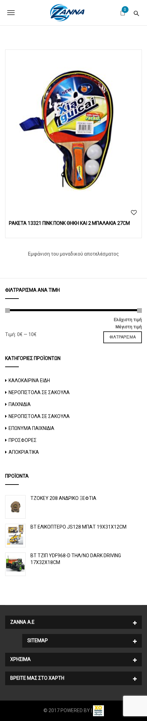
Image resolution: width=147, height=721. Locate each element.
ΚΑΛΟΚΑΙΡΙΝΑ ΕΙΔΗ (29, 380)
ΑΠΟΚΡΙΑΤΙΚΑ (24, 452)
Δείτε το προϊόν (73, 128)
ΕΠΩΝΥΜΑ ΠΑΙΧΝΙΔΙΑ (31, 428)
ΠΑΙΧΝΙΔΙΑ (20, 404)
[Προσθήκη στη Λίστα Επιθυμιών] (134, 212)
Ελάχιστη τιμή (128, 319)
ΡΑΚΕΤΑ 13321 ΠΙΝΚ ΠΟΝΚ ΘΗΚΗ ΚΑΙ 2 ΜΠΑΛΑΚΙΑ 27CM (69, 223)
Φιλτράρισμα (122, 337)
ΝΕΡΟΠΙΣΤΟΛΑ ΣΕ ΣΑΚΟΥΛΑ (39, 392)
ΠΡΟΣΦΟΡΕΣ (23, 440)
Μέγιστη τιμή (129, 327)
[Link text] (136, 12)
